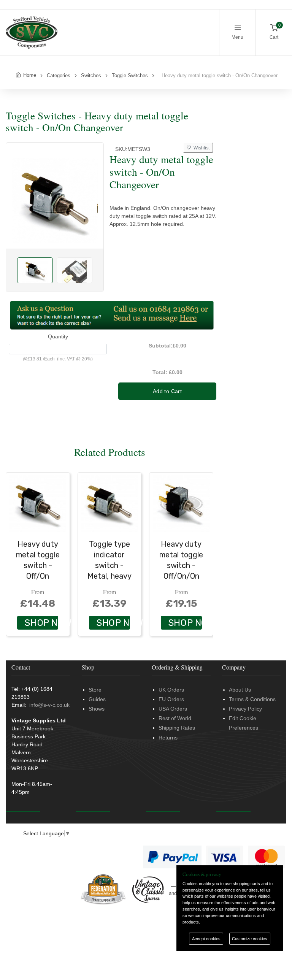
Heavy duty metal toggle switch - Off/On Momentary (38, 565)
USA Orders (173, 709)
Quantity (58, 336)
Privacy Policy (245, 709)
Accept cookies (206, 938)
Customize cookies (249, 938)
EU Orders (171, 699)
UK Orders (171, 690)
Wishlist (200, 148)
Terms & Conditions (252, 699)
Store (95, 690)
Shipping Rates (177, 728)
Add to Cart (167, 391)
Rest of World (175, 718)
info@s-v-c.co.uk (49, 705)
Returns (168, 738)
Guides (97, 699)
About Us (240, 690)
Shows (97, 709)
